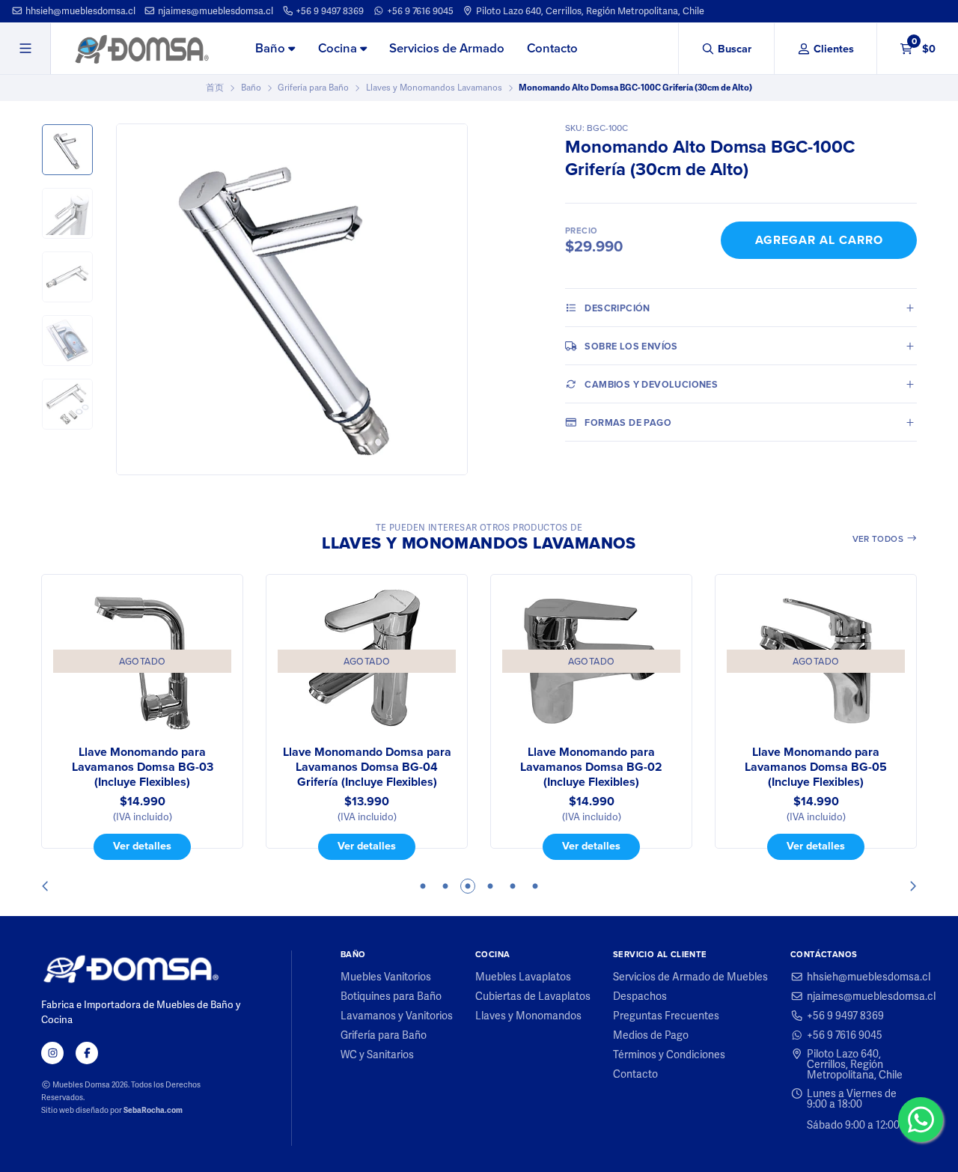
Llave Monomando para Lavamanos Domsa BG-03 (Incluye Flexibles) (142, 767)
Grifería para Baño (313, 88)
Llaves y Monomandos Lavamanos (434, 88)
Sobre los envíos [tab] (631, 346)
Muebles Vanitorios (386, 976)
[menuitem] (275, 49)
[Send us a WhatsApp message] (920, 1119)
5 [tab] (512, 886)
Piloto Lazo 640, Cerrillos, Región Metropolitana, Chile (589, 10)
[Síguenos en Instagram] (52, 1053)
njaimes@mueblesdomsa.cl (214, 10)
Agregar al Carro (819, 239)
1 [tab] (422, 886)
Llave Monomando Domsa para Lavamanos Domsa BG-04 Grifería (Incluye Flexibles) (367, 767)
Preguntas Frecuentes (666, 1015)
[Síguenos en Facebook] (87, 1053)
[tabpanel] (142, 717)
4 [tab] (490, 886)
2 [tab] (445, 886)
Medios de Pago (651, 1035)
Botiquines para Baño (391, 996)
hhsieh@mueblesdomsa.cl (79, 10)
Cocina (339, 48)
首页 (215, 88)
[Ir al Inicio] (141, 48)
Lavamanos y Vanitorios (397, 1015)
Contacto (552, 48)
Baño (271, 48)
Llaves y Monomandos (528, 1015)
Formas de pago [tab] (628, 422)
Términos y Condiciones (669, 1054)
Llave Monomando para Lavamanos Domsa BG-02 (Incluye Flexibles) (591, 767)
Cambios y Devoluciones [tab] (651, 384)
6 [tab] (535, 886)
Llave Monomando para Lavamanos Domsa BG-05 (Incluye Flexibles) (816, 767)
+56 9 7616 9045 (419, 10)
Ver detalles (142, 845)
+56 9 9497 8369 (328, 10)
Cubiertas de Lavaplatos (533, 996)
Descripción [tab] (617, 308)
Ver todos (879, 539)
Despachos (640, 996)
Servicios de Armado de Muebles (690, 976)
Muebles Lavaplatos (523, 976)
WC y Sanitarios (377, 1054)
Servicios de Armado (446, 48)
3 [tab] (467, 886)
